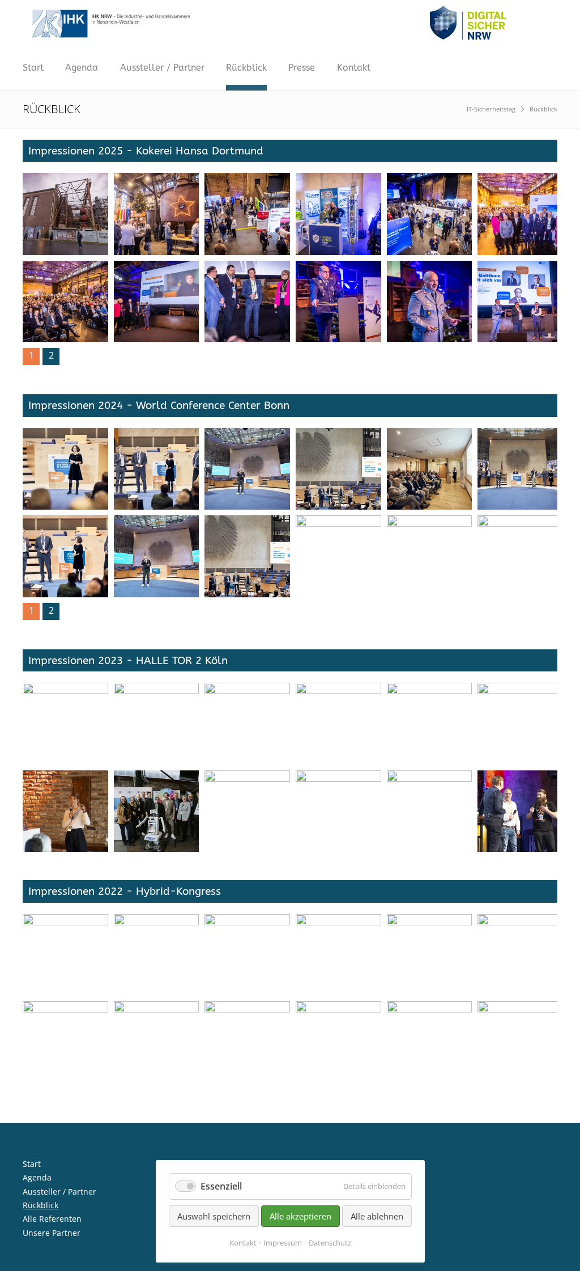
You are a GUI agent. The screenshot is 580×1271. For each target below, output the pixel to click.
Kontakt (353, 67)
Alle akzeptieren (300, 1216)
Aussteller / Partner (162, 67)
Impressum (282, 1243)
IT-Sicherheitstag (491, 109)
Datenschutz (330, 1243)
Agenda (81, 67)
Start (33, 67)
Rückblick (246, 67)
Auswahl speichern (213, 1216)
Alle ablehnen (377, 1216)
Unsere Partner (51, 1232)
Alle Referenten (52, 1218)
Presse (301, 67)
